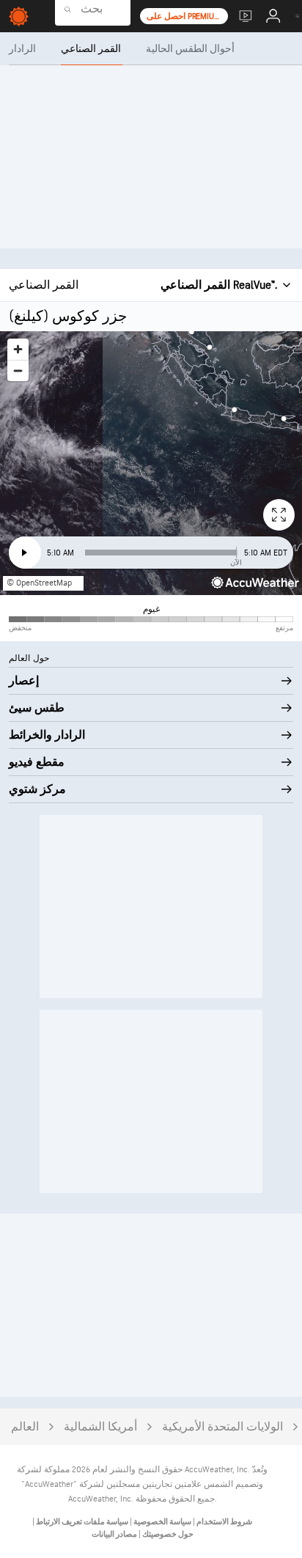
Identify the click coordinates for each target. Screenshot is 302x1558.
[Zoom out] (18, 370)
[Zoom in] (18, 349)
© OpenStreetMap (39, 582)
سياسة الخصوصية (161, 1521)
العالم (25, 1427)
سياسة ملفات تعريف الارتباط (81, 1521)
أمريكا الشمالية (100, 1427)
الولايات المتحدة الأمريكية (222, 1427)
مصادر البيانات (114, 1534)
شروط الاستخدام (223, 1521)
